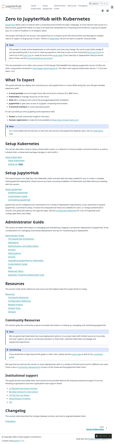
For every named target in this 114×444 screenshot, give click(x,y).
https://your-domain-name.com (65, 120)
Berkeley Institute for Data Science (23, 392)
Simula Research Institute (19, 398)
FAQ (10, 267)
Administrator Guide (60, 7)
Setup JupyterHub (47, 7)
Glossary (12, 311)
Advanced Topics (15, 271)
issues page (57, 55)
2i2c (10, 402)
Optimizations (14, 253)
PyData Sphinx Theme (97, 439)
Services (11, 249)
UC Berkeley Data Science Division (23, 388)
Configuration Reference (19, 301)
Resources (72, 5)
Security (11, 256)
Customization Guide (17, 196)
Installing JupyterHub (18, 192)
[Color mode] (102, 11)
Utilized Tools (14, 308)
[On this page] (112, 7)
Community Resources (18, 297)
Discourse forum (94, 52)
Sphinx (17, 441)
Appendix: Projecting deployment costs (26, 275)
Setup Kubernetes (36, 7)
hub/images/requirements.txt (44, 68)
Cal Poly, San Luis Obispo (19, 395)
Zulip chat (27, 55)
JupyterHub (10, 25)
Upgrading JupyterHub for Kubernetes (25, 260)
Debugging (13, 242)
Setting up (15, 164)
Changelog (82, 5)
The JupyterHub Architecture (21, 238)
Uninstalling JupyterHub (19, 199)
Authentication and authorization (23, 246)
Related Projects (15, 304)
